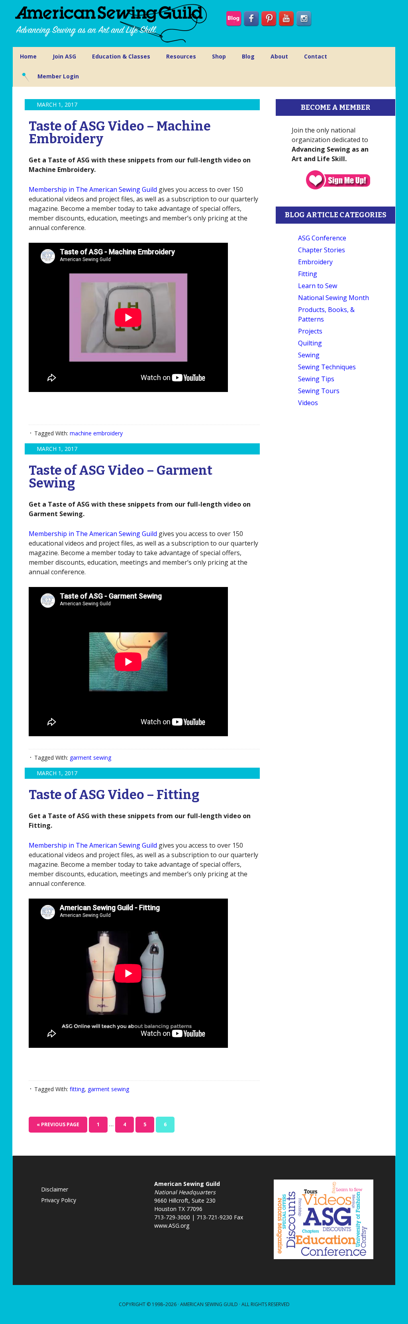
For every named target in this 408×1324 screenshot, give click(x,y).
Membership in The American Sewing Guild (93, 189)
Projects (310, 331)
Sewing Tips (316, 378)
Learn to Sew (317, 285)
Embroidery (315, 261)
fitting (77, 1089)
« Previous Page (58, 1124)
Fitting (307, 273)
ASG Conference (322, 238)
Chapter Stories (321, 250)
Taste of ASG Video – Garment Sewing (120, 477)
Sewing (309, 355)
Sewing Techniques (327, 367)
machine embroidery (96, 433)
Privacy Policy (58, 1200)
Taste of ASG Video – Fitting (114, 794)
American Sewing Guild (209, 1304)
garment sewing (90, 757)
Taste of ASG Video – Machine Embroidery (120, 132)
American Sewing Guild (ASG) (112, 23)
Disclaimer (54, 1189)
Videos (308, 402)
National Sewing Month (333, 297)
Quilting (310, 343)
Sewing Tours (318, 390)
